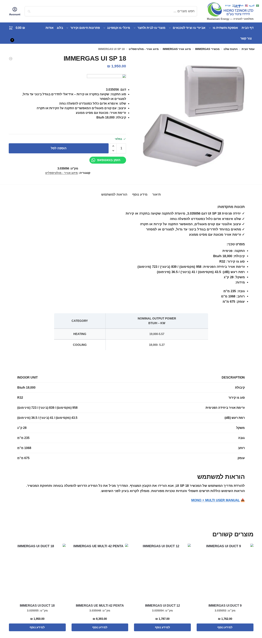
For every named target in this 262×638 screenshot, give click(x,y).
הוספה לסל (59, 148)
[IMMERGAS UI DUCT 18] (11, 59)
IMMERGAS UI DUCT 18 (37, 605)
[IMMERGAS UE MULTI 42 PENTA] (100, 572)
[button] (19, 33)
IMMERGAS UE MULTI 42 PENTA (100, 605)
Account (14, 14)
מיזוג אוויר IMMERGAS (177, 49)
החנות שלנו (231, 49)
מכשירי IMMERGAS (207, 49)
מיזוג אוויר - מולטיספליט (144, 49)
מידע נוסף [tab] (139, 194)
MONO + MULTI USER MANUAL (215, 500)
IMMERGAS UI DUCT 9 (225, 605)
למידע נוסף (225, 627)
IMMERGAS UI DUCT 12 (162, 605)
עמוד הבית (248, 49)
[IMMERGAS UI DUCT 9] (225, 572)
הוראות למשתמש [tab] (114, 194)
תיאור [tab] (156, 194)
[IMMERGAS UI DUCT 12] (162, 572)
